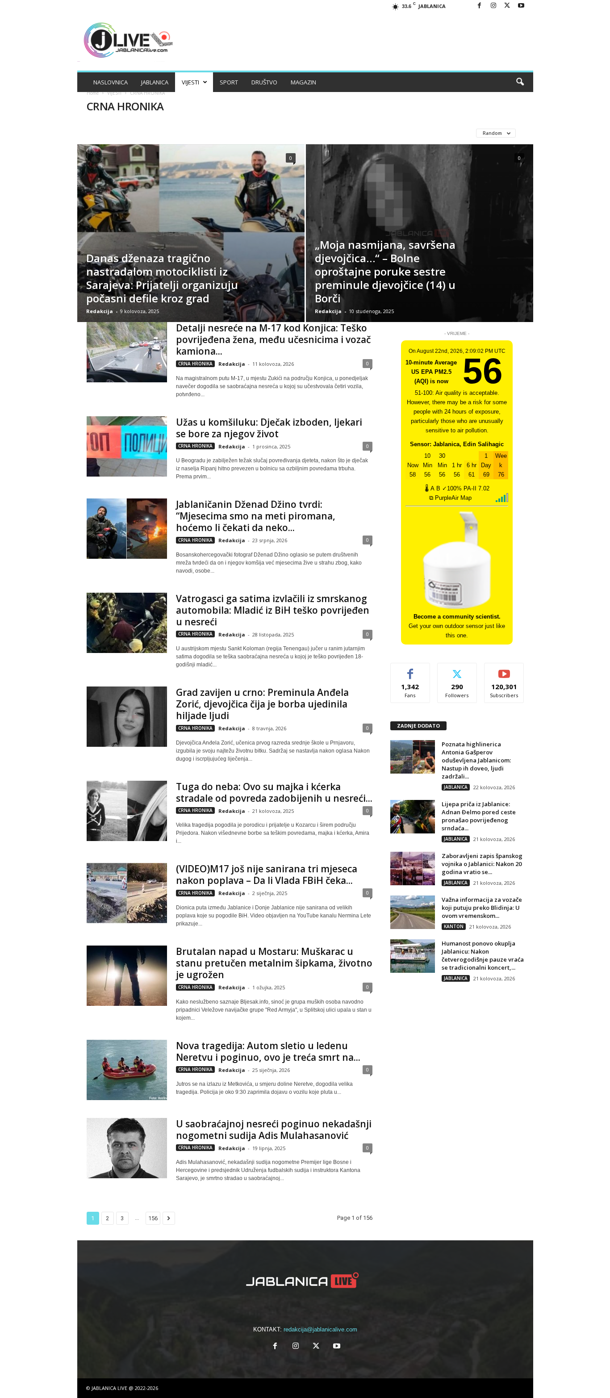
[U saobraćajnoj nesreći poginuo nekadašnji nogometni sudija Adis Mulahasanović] (127, 1148)
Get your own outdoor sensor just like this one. (457, 626)
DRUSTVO (186, 133)
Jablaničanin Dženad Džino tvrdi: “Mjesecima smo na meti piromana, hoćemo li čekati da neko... (255, 516)
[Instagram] (493, 6)
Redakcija (99, 311)
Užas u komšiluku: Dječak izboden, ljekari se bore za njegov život (269, 428)
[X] (507, 6)
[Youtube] (521, 6)
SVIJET (291, 133)
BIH (101, 133)
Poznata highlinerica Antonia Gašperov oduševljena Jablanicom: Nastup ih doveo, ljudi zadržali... (476, 760)
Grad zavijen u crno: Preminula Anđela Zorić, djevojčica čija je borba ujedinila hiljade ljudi (262, 704)
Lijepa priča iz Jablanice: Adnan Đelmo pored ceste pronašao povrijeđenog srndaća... (479, 816)
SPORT (229, 82)
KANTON (224, 133)
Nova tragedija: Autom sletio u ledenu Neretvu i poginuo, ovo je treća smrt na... (268, 1051)
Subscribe (504, 669)
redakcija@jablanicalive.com (320, 1329)
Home (93, 93)
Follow (457, 669)
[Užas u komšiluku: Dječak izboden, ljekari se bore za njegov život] (127, 446)
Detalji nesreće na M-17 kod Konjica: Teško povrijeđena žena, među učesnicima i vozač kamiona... (273, 339)
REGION (259, 133)
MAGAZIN (303, 82)
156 (153, 1218)
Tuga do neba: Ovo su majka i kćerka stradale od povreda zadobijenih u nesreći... (274, 792)
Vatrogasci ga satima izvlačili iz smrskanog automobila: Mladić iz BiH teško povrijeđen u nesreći (272, 610)
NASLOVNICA (110, 82)
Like (410, 669)
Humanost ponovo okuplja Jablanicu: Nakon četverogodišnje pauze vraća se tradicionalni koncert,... (483, 955)
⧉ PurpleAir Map (450, 497)
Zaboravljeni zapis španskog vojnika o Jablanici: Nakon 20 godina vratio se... (482, 864)
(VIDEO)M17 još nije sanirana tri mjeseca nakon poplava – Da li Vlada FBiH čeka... (266, 874)
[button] (520, 82)
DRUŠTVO (264, 82)
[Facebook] (479, 6)
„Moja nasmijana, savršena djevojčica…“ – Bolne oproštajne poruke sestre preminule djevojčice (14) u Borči (385, 271)
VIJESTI (190, 82)
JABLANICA (154, 82)
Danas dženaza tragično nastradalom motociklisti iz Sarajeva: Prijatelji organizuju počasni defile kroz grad (162, 278)
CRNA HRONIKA (140, 133)
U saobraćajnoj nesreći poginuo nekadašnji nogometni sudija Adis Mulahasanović (274, 1130)
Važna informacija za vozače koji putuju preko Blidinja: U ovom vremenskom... (482, 908)
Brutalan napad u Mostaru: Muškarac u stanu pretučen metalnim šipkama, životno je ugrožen (274, 963)
